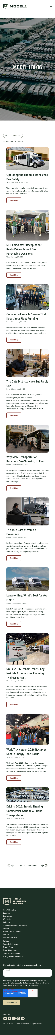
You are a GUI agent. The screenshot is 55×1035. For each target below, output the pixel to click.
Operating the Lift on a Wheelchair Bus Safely (27, 176)
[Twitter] (14, 1018)
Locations (6, 913)
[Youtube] (23, 1018)
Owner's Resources (10, 937)
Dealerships (7, 916)
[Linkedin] (5, 1018)
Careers (6, 934)
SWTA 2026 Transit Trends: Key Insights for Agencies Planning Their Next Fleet (25, 673)
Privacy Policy (8, 947)
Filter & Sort (16, 135)
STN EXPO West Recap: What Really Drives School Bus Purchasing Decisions (24, 249)
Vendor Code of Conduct (12, 931)
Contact (6, 928)
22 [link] (46, 865)
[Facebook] (9, 1018)
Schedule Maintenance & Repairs (15, 925)
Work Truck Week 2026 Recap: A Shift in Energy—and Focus (26, 751)
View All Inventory (9, 909)
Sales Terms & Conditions (12, 953)
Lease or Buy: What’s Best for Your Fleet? (27, 597)
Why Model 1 (7, 919)
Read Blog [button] (14, 200)
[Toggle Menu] (51, 6)
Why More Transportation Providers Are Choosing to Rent (25, 459)
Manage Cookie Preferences (13, 956)
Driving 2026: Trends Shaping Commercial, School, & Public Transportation (24, 810)
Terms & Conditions (10, 950)
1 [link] (9, 865)
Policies (6, 940)
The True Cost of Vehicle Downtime (21, 531)
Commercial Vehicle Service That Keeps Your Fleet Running (26, 316)
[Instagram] (18, 1018)
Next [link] (42, 865)
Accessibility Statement (11, 944)
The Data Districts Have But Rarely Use (27, 383)
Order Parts (7, 922)
